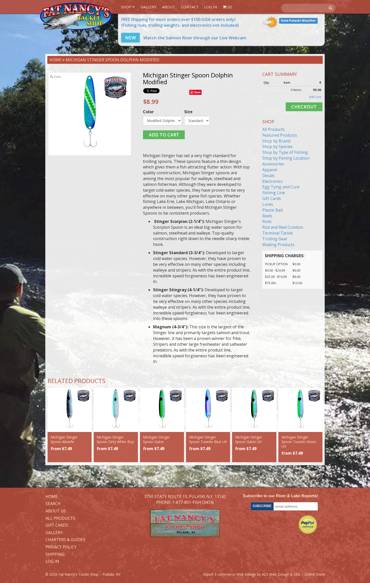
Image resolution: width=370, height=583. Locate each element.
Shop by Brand (276, 141)
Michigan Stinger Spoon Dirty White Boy (115, 439)
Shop (126, 6)
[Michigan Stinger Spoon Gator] (162, 410)
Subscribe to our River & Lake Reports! (280, 496)
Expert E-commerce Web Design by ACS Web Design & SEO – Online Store (264, 574)
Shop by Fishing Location (286, 158)
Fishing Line (273, 192)
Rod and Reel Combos (282, 227)
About (168, 6)
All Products (273, 129)
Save (197, 92)
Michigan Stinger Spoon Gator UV (248, 439)
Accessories (273, 164)
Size (188, 111)
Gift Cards (271, 198)
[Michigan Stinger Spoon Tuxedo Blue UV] (208, 410)
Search (53, 504)
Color (148, 111)
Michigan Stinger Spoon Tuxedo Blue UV (208, 439)
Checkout (304, 107)
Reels (267, 216)
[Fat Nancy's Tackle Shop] (76, 16)
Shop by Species (277, 146)
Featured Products (279, 135)
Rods (267, 221)
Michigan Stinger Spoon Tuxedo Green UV (298, 442)
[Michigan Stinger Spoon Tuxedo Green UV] (300, 410)
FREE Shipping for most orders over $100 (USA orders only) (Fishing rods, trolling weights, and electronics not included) (180, 22)
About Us (56, 511)
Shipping (55, 554)
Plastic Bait (272, 210)
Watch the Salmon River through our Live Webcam (185, 38)
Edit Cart (315, 97)
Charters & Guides (65, 540)
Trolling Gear (274, 239)
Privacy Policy (61, 547)
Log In (210, 6)
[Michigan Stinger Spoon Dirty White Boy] (116, 410)
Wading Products (278, 244)
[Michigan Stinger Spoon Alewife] (70, 410)
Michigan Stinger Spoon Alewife (64, 439)
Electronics (272, 181)
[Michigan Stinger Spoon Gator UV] (254, 410)
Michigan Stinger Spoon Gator (156, 439)
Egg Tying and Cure (281, 187)
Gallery (148, 6)
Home (55, 60)
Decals (268, 175)
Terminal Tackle (277, 233)
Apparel (269, 169)
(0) (229, 6)
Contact (190, 6)
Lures (267, 204)
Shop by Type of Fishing (285, 152)
